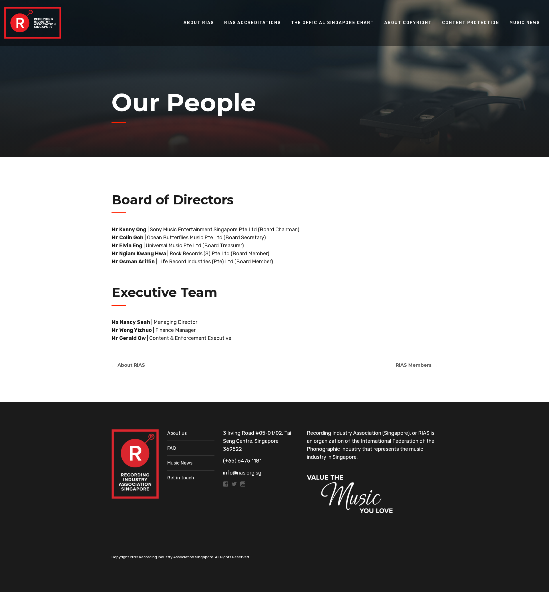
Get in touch (180, 478)
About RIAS (199, 22)
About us (177, 433)
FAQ (171, 448)
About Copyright (408, 22)
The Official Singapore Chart (332, 22)
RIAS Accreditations (252, 22)
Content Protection (470, 22)
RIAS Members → (416, 365)
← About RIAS (128, 365)
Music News (525, 22)
